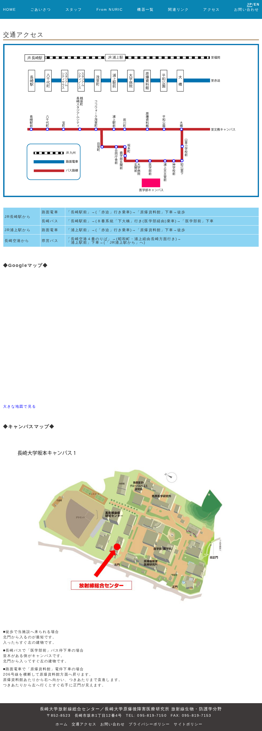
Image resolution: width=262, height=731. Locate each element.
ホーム (62, 724)
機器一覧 (145, 9)
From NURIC (109, 9)
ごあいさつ (40, 9)
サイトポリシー (188, 724)
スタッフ (74, 9)
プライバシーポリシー (149, 724)
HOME (9, 9)
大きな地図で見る (19, 406)
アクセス (211, 9)
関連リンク (178, 9)
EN (256, 4)
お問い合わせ (246, 9)
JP (249, 4)
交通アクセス (84, 724)
